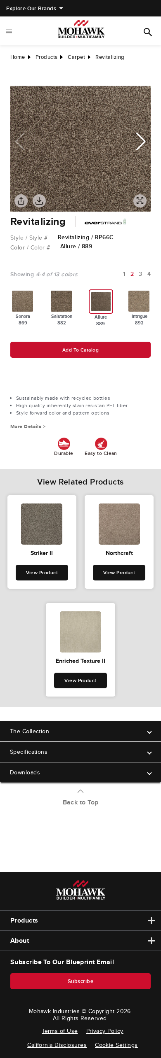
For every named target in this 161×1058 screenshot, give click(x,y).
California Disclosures (57, 1045)
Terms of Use (60, 1031)
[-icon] (16, 78)
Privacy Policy (104, 1031)
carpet (76, 57)
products (47, 57)
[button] (141, 142)
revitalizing (109, 57)
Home (17, 57)
